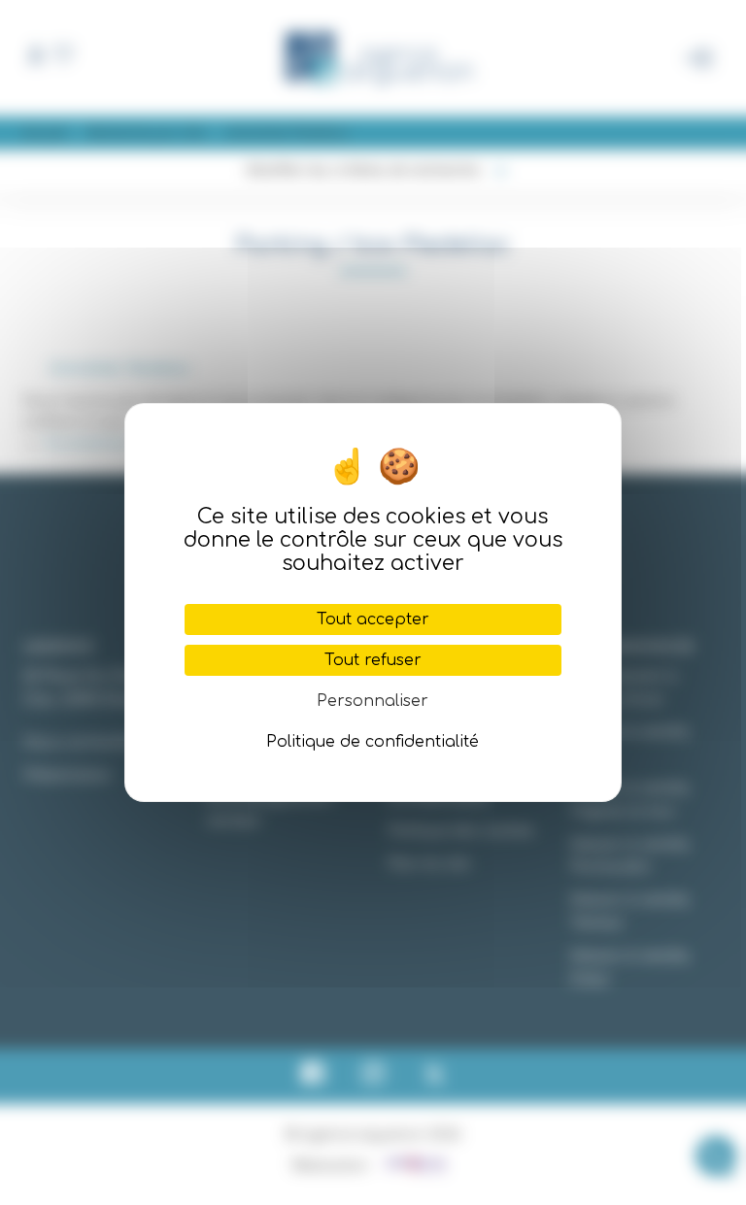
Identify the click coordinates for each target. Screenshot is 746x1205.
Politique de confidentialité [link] (372, 742)
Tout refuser (373, 660)
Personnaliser (372, 701)
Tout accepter (373, 619)
